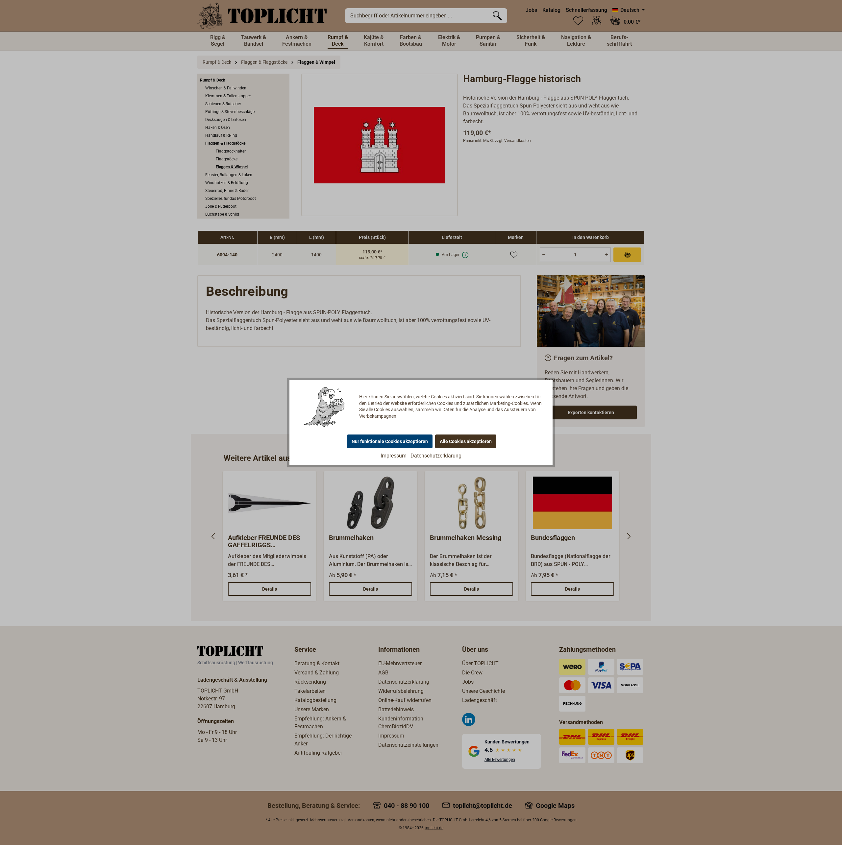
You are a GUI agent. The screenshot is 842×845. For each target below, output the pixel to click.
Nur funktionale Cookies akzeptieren (390, 441)
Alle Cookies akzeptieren (466, 441)
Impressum (394, 456)
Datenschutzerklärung (435, 456)
